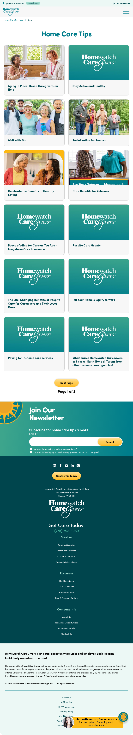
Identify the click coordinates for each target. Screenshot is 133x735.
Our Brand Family (66, 628)
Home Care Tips (66, 586)
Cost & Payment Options (66, 598)
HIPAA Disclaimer (66, 706)
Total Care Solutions (66, 550)
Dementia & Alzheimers (66, 561)
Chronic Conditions (66, 556)
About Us (66, 617)
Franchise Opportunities (66, 622)
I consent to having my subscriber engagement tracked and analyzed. (65, 452)
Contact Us (66, 633)
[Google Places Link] (54, 466)
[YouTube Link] (66, 466)
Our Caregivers (66, 580)
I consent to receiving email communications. (54, 448)
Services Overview (66, 545)
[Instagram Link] (78, 466)
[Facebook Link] (60, 466)
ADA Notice (66, 702)
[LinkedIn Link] (72, 466)
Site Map (66, 697)
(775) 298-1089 (121, 3)
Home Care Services (13, 19)
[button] (95, 730)
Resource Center (66, 592)
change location (33, 3)
